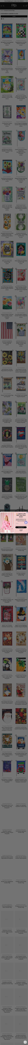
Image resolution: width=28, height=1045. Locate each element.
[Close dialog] (27, 512)
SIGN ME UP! (21, 527)
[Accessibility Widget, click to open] (25, 522)
